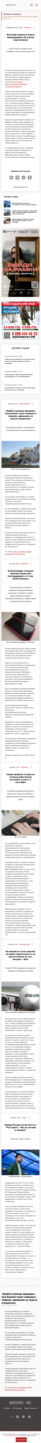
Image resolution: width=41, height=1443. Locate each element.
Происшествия (24, 403)
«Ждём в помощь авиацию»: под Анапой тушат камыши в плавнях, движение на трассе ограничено (20, 361)
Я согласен (21, 1440)
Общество (27, 27)
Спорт (24, 1117)
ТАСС (8, 857)
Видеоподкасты (31, 1408)
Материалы (17, 1408)
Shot (30, 1030)
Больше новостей (20, 187)
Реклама (6, 1408)
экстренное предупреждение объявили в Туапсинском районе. (16, 84)
